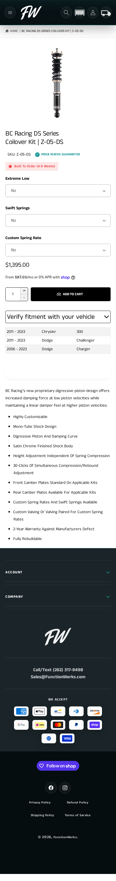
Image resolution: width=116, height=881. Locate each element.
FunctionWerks (65, 837)
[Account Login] (92, 12)
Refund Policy (77, 802)
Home (14, 31)
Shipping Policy (42, 815)
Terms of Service (78, 815)
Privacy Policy (39, 802)
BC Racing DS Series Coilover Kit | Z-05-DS (52, 31)
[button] (10, 12)
